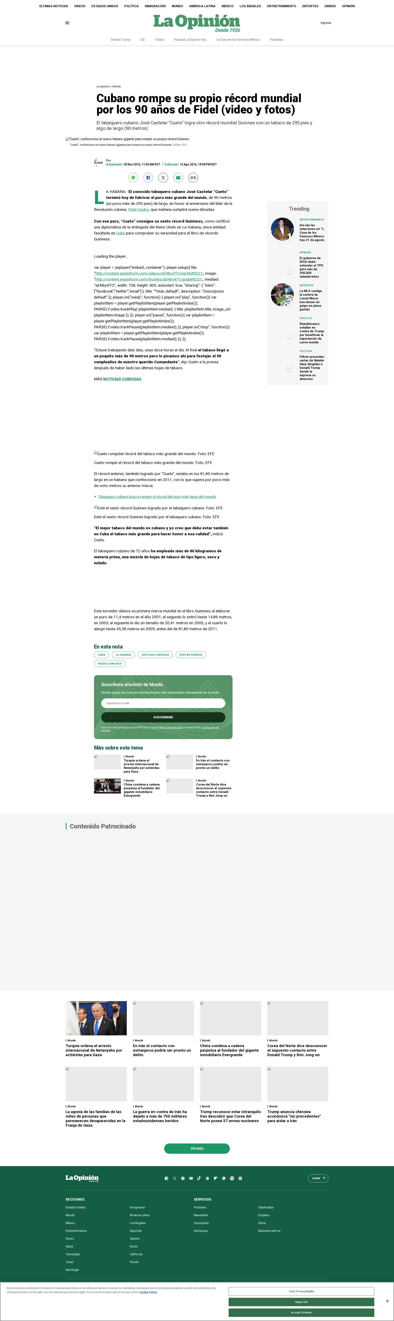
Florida (134, 1262)
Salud (69, 1246)
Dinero (330, 6)
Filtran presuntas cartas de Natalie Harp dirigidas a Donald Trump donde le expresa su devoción (312, 368)
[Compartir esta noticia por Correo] (178, 177)
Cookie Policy (148, 1292)
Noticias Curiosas (155, 654)
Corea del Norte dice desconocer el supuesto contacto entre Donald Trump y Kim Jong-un (213, 790)
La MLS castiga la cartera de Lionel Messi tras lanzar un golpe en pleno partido (311, 300)
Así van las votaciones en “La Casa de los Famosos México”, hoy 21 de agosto (313, 232)
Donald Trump (120, 39)
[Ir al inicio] (82, 1178)
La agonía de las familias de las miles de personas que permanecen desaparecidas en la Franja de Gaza (95, 1118)
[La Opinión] (197, 23)
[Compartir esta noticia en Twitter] (163, 177)
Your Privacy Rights (301, 1291)
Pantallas (276, 39)
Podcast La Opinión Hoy (190, 39)
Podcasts (200, 1207)
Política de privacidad (170, 727)
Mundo (177, 6)
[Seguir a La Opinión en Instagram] (183, 1178)
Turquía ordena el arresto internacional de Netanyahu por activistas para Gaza (141, 766)
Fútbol (159, 39)
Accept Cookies (301, 1312)
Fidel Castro (138, 209)
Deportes (310, 6)
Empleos (263, 1215)
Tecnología (73, 1254)
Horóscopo (201, 1230)
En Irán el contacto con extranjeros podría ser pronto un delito (213, 764)
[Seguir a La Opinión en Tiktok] (199, 1178)
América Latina (202, 6)
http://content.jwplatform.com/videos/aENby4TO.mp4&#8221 (149, 273)
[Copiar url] (193, 177)
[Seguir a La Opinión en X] (175, 1178)
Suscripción (201, 1223)
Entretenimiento (281, 6)
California (136, 1254)
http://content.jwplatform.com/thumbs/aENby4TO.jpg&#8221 (148, 279)
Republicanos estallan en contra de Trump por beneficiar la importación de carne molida (312, 333)
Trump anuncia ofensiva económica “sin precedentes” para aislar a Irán (294, 1116)
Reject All (301, 1302)
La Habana (123, 654)
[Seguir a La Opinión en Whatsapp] (224, 1178)
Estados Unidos (105, 6)
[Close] (387, 1301)
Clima (262, 1223)
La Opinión (102, 86)
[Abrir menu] (67, 23)
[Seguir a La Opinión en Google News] (207, 1178)
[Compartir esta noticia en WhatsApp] (133, 177)
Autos (134, 1246)
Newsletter (201, 1215)
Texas (69, 1262)
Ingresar (326, 22)
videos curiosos (109, 663)
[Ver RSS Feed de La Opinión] (240, 1178)
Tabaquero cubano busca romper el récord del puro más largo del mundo (157, 497)
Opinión (348, 6)
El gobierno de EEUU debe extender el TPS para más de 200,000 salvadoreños (311, 267)
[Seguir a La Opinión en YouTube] (191, 1178)
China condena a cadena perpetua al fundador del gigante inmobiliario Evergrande (142, 790)
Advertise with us (269, 1230)
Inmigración (155, 6)
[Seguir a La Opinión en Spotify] (232, 1178)
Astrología (72, 1269)
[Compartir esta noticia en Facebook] (148, 177)
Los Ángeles (250, 6)
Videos (79, 6)
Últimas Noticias (53, 6)
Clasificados (266, 1207)
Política (131, 6)
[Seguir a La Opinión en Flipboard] (216, 1178)
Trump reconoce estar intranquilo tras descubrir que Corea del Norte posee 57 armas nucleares (230, 1116)
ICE (143, 39)
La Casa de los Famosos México (238, 39)
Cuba (120, 233)
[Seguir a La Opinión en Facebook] (166, 1178)
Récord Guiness (191, 654)
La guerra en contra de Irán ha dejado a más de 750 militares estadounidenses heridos (160, 1116)
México (228, 6)
